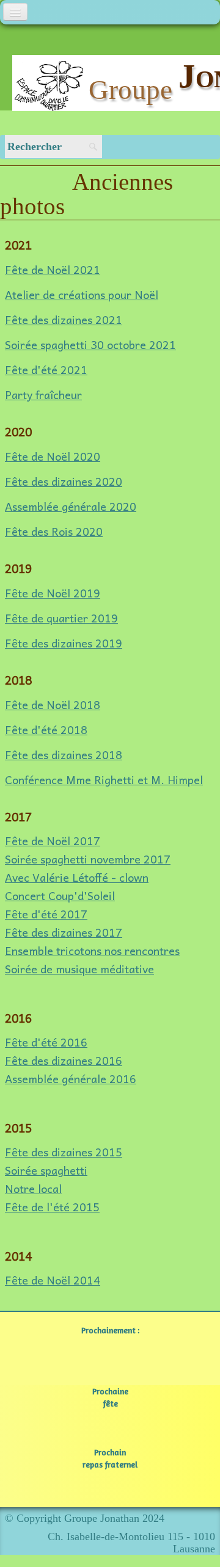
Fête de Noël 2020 (52, 456)
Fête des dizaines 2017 (63, 932)
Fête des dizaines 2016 (63, 1060)
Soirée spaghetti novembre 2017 (87, 859)
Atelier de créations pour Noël (81, 294)
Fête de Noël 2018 (52, 704)
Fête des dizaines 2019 (63, 643)
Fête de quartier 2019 (61, 618)
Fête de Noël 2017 (52, 840)
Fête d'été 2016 (46, 1042)
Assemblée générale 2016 (70, 1078)
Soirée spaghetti (46, 1170)
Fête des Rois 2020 (54, 531)
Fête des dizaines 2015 (63, 1152)
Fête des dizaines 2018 (63, 754)
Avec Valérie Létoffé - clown (76, 877)
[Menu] (15, 12)
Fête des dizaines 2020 (63, 481)
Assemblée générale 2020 (70, 506)
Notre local (33, 1188)
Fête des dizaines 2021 (63, 319)
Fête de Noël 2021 (52, 269)
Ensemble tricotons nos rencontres (92, 950)
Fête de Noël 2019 (52, 593)
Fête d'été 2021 (46, 369)
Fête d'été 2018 (46, 729)
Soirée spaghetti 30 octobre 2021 (90, 344)
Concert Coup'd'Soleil (60, 895)
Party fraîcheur (43, 394)
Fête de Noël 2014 (52, 1280)
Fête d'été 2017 (46, 914)
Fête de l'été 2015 (52, 1207)
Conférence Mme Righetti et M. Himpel (104, 779)
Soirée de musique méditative (79, 969)
